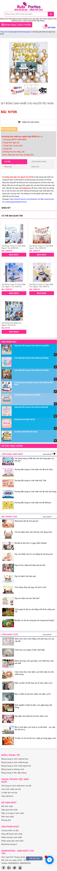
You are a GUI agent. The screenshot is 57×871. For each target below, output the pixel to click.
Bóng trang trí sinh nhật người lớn (16, 766)
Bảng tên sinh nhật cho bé (24, 419)
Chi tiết (7, 161)
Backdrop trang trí (9, 844)
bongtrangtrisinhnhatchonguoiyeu (20, 32)
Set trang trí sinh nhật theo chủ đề (16, 786)
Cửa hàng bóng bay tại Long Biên (27, 395)
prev (4, 274)
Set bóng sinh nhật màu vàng (25, 432)
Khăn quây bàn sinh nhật (12, 841)
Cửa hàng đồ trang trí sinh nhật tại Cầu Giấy (31, 370)
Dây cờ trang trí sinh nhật (12, 813)
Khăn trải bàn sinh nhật (11, 837)
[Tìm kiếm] (51, 14)
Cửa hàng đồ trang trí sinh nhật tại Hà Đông (31, 358)
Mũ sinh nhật (7, 806)
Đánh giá (35, 167)
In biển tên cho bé (9, 792)
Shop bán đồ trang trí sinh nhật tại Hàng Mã (31, 407)
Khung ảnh (6, 820)
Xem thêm (46, 454)
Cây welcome (7, 796)
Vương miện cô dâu (10, 830)
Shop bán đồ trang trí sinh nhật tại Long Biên (31, 346)
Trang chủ (3, 32)
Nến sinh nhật (7, 816)
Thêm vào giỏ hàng (30, 122)
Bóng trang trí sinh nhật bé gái (14, 762)
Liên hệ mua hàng (38, 161)
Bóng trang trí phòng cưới (12, 769)
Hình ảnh (8, 167)
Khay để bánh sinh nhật (11, 834)
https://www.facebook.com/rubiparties (24, 199)
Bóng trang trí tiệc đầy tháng (13, 773)
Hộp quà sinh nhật (9, 810)
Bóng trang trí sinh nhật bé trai (14, 759)
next (51, 274)
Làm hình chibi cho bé (11, 789)
